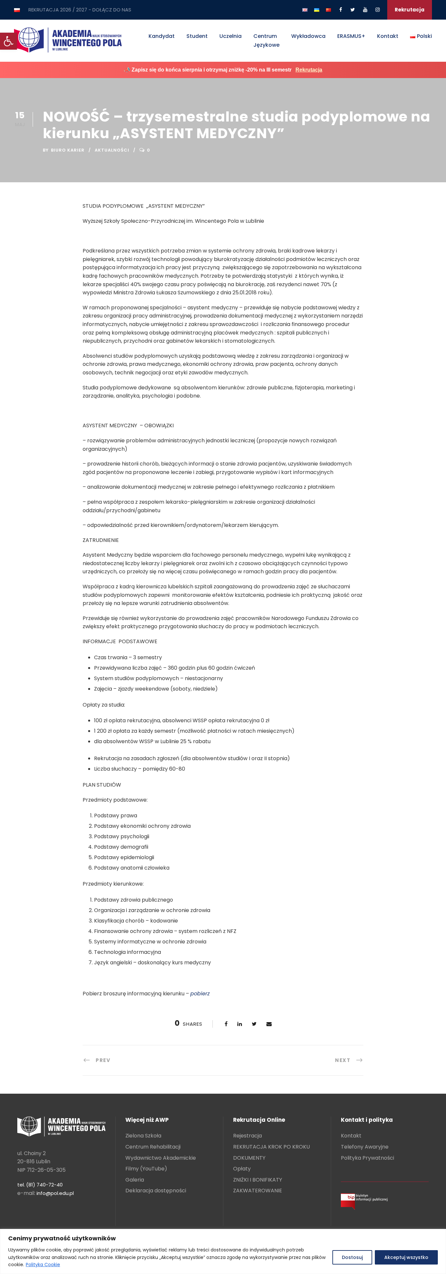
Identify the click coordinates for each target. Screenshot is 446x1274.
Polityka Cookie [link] (43, 1264)
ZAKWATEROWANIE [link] (257, 1190)
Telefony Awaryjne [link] (365, 1147)
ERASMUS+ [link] (351, 36)
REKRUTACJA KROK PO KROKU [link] (271, 1147)
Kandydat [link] (162, 36)
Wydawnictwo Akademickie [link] (160, 1158)
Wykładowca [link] (308, 36)
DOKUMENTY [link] (249, 1158)
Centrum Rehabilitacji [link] (153, 1147)
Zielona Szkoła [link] (143, 1135)
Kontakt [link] (387, 36)
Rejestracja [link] (247, 1135)
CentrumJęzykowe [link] (266, 40)
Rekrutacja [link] (409, 9)
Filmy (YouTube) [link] (146, 1168)
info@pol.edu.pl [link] (55, 1193)
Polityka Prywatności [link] (367, 1158)
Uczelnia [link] (230, 36)
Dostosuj (352, 1257)
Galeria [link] (134, 1180)
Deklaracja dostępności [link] (155, 1190)
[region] (223, 1251)
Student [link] (197, 36)
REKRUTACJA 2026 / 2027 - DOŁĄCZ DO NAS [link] (79, 9)
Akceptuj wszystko (406, 1257)
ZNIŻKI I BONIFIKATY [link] (257, 1180)
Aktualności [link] (112, 150)
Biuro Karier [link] (68, 150)
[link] (8, 41)
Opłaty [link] (242, 1168)
